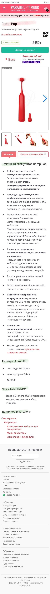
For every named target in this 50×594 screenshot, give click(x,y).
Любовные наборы (11, 534)
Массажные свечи (10, 557)
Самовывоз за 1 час (32, 56)
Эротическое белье (11, 544)
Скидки (37, 15)
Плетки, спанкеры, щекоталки (16, 531)
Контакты (14, 2)
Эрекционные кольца (12, 511)
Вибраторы (10, 422)
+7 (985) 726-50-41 (13, 495)
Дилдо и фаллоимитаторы (14, 515)
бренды (45, 15)
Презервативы (9, 541)
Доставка (5, 2)
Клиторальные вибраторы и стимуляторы (22, 427)
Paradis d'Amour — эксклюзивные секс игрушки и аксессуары (25, 578)
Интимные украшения (12, 537)
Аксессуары (16, 15)
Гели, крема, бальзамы (13, 566)
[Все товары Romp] (46, 35)
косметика (27, 15)
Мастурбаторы (9, 505)
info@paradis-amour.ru (33, 583)
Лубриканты (8, 551)
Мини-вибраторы (16, 432)
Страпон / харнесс (10, 521)
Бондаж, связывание (12, 528)
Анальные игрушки (11, 518)
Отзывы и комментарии (31, 154)
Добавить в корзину (25, 50)
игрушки (5, 15)
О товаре (8, 154)
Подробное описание (11, 34)
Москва (11, 59)
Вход (46, 2)
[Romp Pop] (6, 139)
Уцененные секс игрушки (14, 482)
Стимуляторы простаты (13, 508)
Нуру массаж (8, 563)
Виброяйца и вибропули (20, 436)
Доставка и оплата (11, 488)
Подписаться (25, 461)
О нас (5, 485)
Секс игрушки (8, 418)
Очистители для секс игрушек (16, 554)
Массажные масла (11, 560)
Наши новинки (9, 476)
